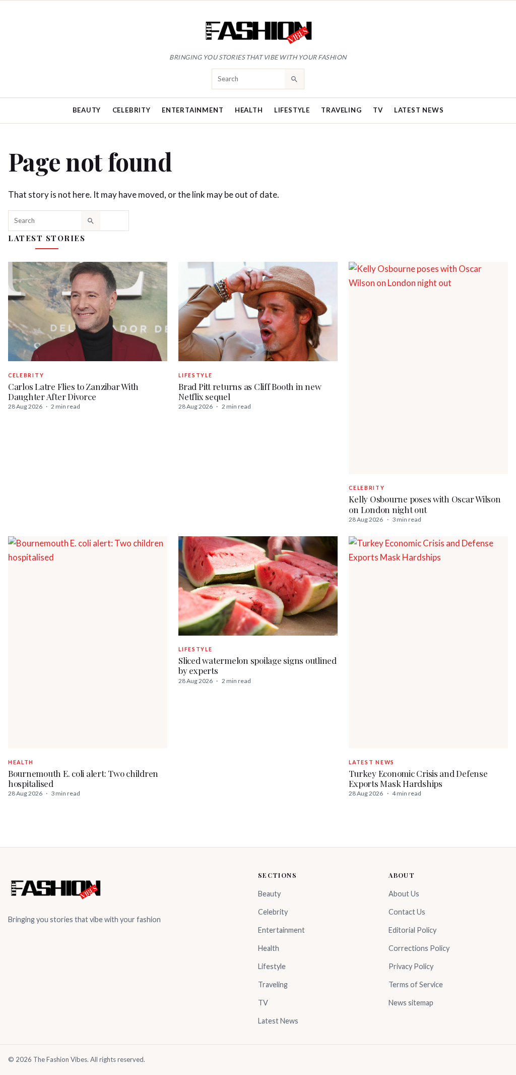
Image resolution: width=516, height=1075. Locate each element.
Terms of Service (416, 984)
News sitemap (411, 1002)
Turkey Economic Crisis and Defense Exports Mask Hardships (418, 778)
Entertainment (192, 110)
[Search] (294, 78)
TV (378, 110)
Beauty (87, 110)
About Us (404, 893)
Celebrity (131, 110)
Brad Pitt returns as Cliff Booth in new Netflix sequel (249, 391)
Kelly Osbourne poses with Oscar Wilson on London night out (424, 504)
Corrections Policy (419, 948)
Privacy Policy (411, 966)
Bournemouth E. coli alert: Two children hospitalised (83, 778)
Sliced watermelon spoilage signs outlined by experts (257, 665)
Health (249, 110)
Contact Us (407, 912)
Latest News (419, 110)
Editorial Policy (412, 930)
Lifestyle (292, 110)
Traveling (341, 110)
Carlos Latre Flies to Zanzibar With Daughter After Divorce (73, 391)
